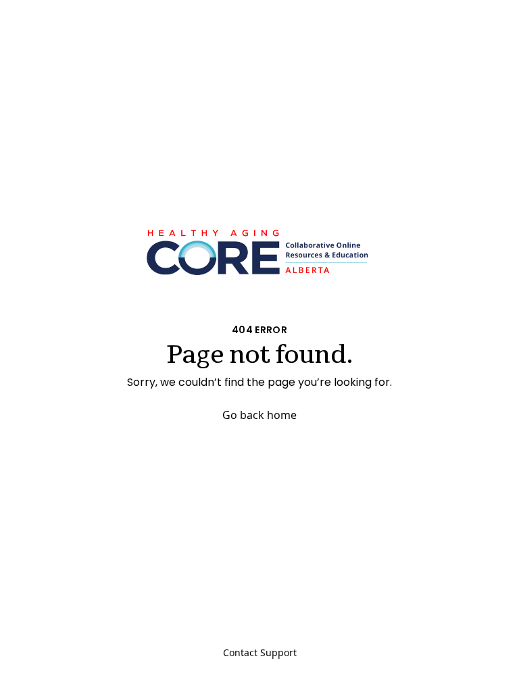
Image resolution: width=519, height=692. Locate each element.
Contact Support (260, 652)
